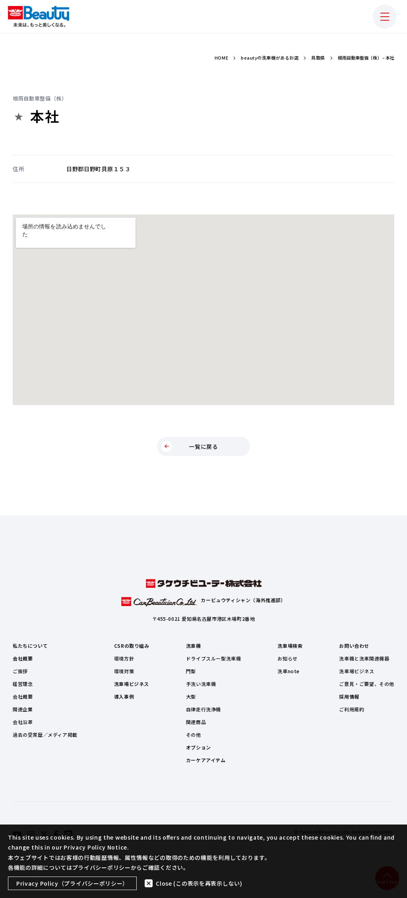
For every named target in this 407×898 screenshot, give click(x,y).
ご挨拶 (20, 671)
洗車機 (193, 645)
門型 (191, 671)
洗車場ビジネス (131, 683)
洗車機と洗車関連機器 (364, 658)
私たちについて (30, 645)
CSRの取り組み (131, 645)
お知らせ (287, 658)
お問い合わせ (354, 645)
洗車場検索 (289, 645)
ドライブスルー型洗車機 (213, 658)
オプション (198, 747)
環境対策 (124, 671)
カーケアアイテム (206, 760)
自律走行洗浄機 (203, 709)
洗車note (288, 671)
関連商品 (196, 721)
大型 (191, 696)
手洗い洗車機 (201, 683)
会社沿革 (23, 721)
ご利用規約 (351, 709)
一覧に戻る (203, 446)
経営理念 (23, 683)
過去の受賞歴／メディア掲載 (45, 734)
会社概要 (23, 658)
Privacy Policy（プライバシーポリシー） (72, 883)
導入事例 (124, 696)
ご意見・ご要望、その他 (366, 683)
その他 (193, 734)
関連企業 (23, 709)
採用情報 (349, 696)
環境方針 (124, 658)
